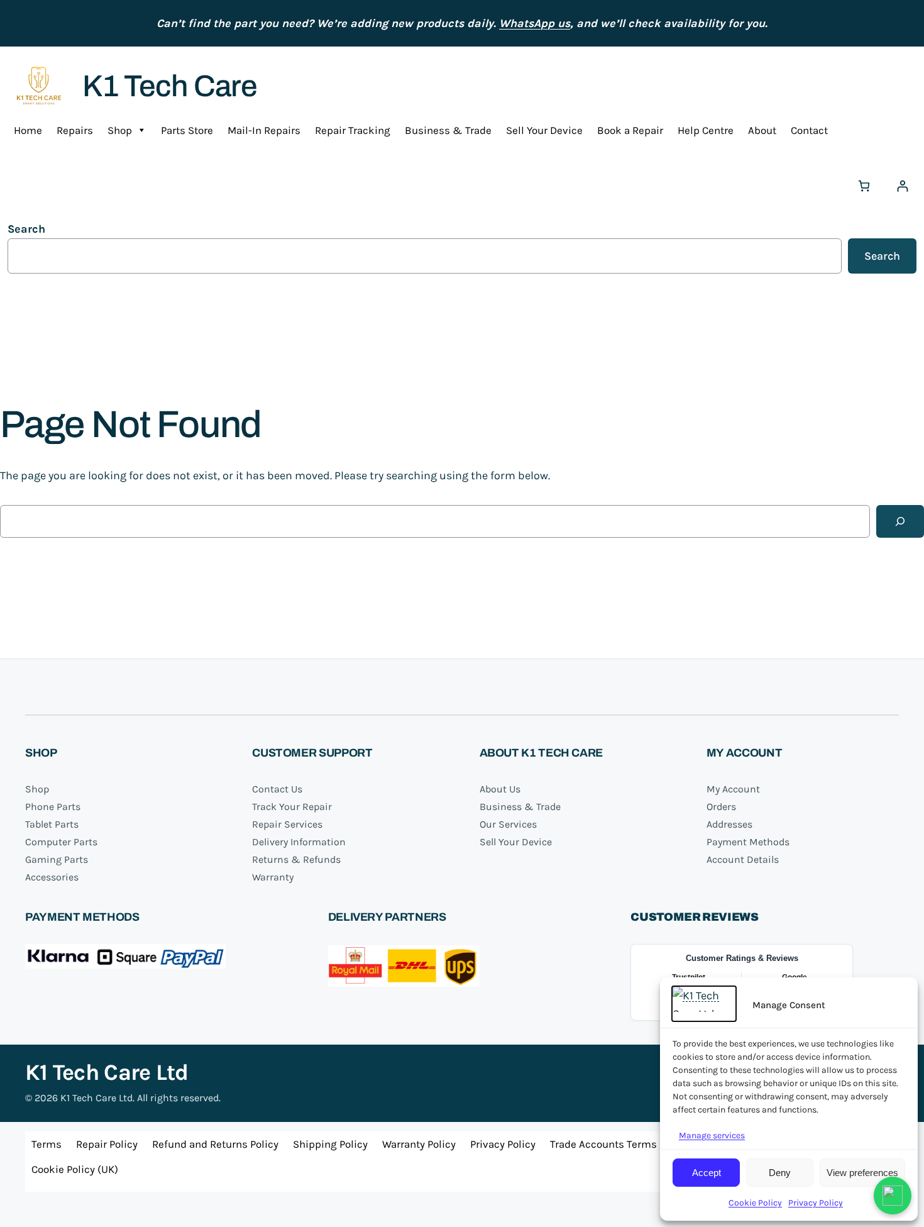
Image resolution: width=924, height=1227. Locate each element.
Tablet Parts (52, 824)
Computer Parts (61, 842)
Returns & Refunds (296, 859)
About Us (500, 789)
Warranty (273, 877)
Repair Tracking (352, 130)
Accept (706, 1172)
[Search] (900, 521)
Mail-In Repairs (264, 130)
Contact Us (277, 789)
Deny (780, 1172)
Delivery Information (299, 842)
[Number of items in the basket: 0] (864, 186)
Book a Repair (630, 130)
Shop (119, 130)
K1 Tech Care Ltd (106, 1072)
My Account (733, 789)
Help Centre (706, 130)
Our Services (508, 824)
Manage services (712, 1135)
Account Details (743, 859)
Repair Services (287, 824)
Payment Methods (748, 842)
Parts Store (187, 130)
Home (28, 130)
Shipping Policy (330, 1144)
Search (26, 229)
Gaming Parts (56, 859)
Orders (721, 807)
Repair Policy (107, 1144)
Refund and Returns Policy (215, 1144)
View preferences (862, 1172)
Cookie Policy (755, 1202)
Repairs (75, 130)
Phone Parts (52, 807)
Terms (46, 1144)
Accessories (52, 877)
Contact (809, 130)
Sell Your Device (544, 130)
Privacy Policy (815, 1202)
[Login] (902, 186)
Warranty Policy (419, 1144)
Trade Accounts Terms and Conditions (641, 1144)
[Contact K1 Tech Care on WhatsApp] (892, 1195)
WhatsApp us (534, 23)
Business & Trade (448, 130)
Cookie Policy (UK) (74, 1169)
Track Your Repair (292, 807)
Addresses (729, 824)
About (762, 130)
